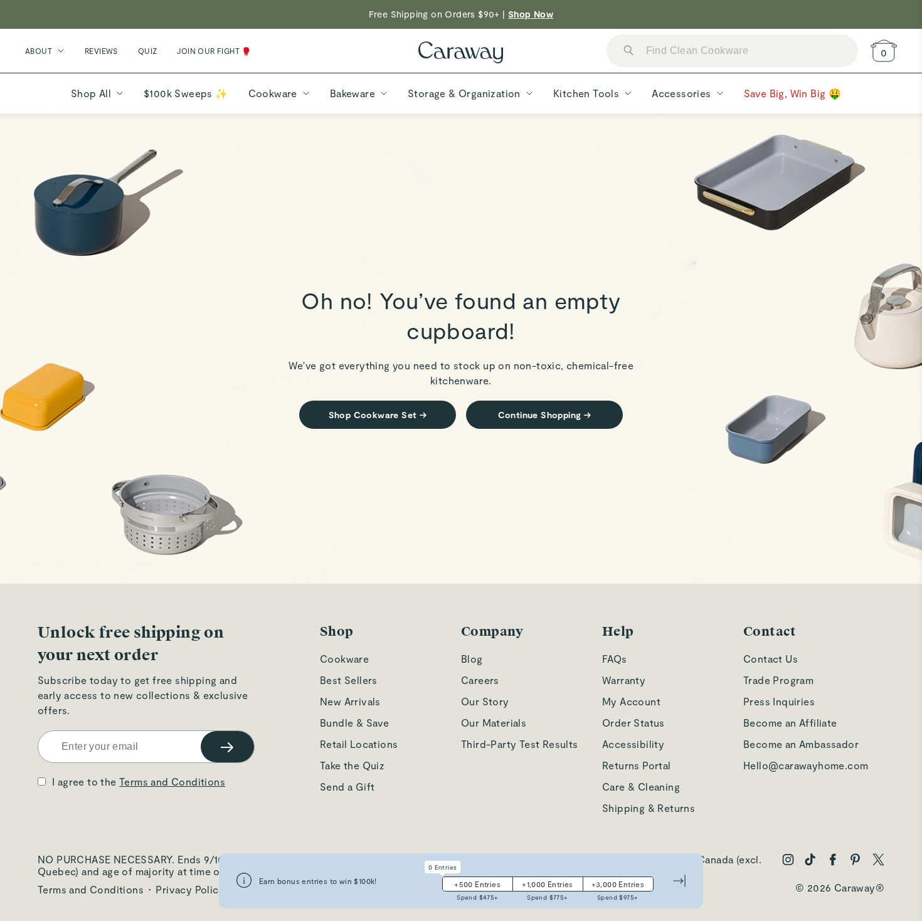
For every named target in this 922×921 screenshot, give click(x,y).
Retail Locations (359, 744)
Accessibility (633, 744)
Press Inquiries (779, 701)
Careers (480, 680)
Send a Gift (347, 786)
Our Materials (493, 723)
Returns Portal (636, 765)
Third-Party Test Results (519, 744)
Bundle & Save (354, 723)
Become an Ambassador (801, 744)
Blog (472, 659)
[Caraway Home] (460, 53)
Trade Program (778, 680)
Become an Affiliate (790, 723)
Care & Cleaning (641, 786)
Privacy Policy (190, 889)
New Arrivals (350, 701)
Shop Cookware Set (378, 414)
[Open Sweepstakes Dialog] (244, 881)
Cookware (344, 659)
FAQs (614, 659)
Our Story (485, 701)
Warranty (623, 680)
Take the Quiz (352, 765)
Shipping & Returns (648, 808)
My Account (631, 701)
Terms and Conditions (172, 781)
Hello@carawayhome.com (805, 765)
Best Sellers (349, 680)
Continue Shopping (544, 414)
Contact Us (770, 659)
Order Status (633, 723)
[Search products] (628, 51)
